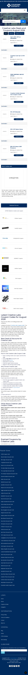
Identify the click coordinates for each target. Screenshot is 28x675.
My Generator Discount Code (7, 560)
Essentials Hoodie (4, 585)
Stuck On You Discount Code (7, 465)
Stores (2, 601)
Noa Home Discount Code (6, 521)
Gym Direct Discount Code (6, 532)
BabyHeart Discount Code (6, 568)
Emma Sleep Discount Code (7, 504)
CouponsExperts (16, 387)
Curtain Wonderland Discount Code (8, 551)
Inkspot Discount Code (6, 512)
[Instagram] (16, 666)
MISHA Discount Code (5, 565)
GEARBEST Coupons (18, 258)
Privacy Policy (4, 614)
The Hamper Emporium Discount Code (9, 473)
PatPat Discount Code (5, 529)
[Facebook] (10, 666)
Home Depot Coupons (18, 298)
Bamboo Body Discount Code (7, 557)
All (6, 33)
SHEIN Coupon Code (5, 454)
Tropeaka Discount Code (6, 462)
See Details (4, 50)
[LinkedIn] (19, 666)
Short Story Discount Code (6, 554)
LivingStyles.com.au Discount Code (8, 537)
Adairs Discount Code (5, 479)
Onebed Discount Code (6, 507)
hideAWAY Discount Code (6, 496)
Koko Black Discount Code (6, 563)
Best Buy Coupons (18, 288)
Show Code (18, 102)
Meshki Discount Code (5, 482)
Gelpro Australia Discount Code (7, 501)
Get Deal (18, 45)
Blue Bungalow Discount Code (7, 510)
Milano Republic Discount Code (7, 549)
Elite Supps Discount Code (6, 459)
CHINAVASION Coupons (18, 238)
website (11, 360)
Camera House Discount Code (7, 579)
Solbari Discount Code (5, 493)
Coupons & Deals (4, 604)
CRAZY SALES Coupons (18, 308)
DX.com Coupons (18, 248)
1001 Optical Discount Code (7, 535)
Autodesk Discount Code (6, 571)
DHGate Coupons (18, 218)
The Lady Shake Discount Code (7, 471)
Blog (2, 630)
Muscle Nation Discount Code (7, 457)
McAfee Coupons (18, 268)
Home (2, 598)
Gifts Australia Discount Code (7, 543)
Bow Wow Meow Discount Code (8, 574)
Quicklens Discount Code (6, 484)
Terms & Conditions (5, 617)
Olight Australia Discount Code (7, 490)
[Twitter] (12, 666)
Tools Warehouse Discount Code (8, 540)
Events (2, 633)
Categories (3, 607)
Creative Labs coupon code (17, 325)
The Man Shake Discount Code (7, 468)
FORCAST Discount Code (6, 526)
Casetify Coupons (18, 228)
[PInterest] (14, 666)
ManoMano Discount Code (6, 582)
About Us (3, 623)
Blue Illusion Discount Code (7, 518)
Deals (11, 33)
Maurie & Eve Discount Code (7, 487)
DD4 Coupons (18, 278)
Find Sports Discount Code (6, 523)
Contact (2, 620)
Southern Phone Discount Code (7, 576)
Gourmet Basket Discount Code (7, 476)
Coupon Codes (19, 33)
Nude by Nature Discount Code (7, 515)
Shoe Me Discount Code (6, 498)
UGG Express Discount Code (7, 546)
